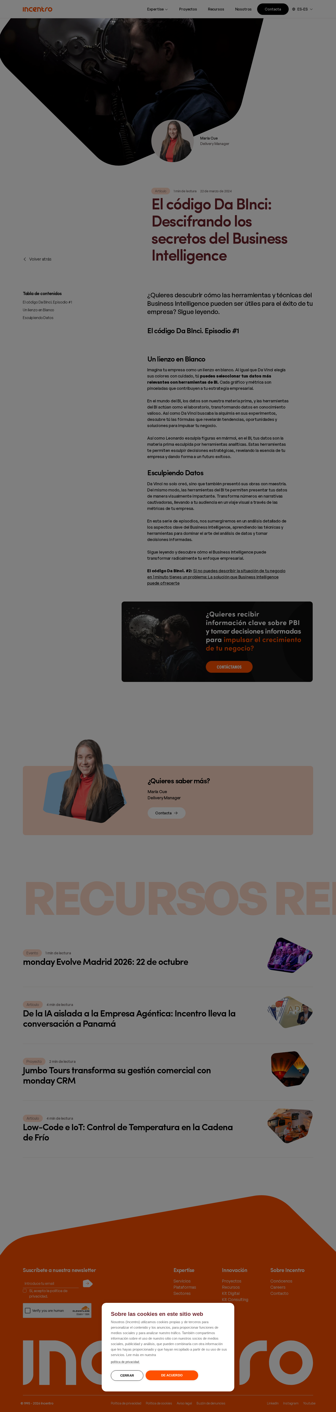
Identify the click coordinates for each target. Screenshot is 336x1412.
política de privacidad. (125, 1362)
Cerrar (127, 1375)
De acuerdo (172, 1375)
